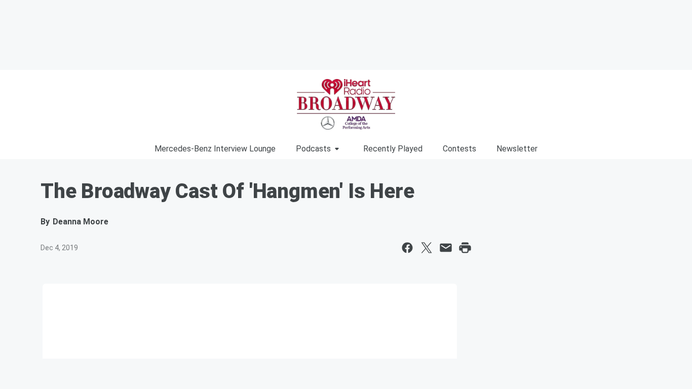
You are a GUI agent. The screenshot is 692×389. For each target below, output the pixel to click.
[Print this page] (465, 248)
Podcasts (313, 148)
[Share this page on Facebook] (407, 248)
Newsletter (516, 148)
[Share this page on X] (426, 248)
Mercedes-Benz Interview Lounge (215, 148)
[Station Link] (346, 104)
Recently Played (392, 148)
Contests (459, 148)
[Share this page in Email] (446, 248)
